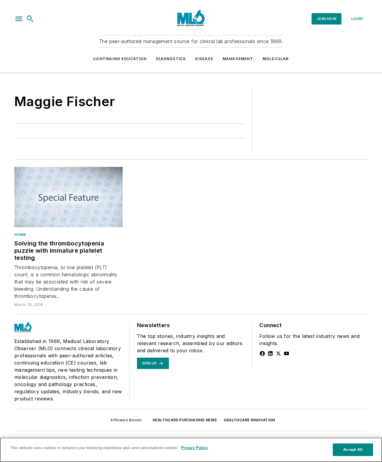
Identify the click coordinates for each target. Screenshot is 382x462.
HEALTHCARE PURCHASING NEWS (185, 420)
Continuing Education (120, 59)
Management (238, 59)
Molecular (276, 59)
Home (20, 234)
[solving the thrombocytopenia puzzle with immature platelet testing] (68, 197)
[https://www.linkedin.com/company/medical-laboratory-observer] (270, 353)
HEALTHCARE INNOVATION (249, 420)
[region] (191, 449)
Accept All (352, 449)
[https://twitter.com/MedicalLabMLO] (278, 353)
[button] (18, 18)
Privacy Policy (194, 448)
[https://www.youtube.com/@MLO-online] (286, 353)
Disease (204, 59)
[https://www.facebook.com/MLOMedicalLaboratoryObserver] (262, 353)
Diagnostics (171, 59)
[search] (30, 18)
